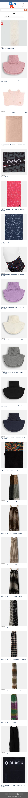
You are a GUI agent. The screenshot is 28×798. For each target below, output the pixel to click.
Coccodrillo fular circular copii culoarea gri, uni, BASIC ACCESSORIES (12, 373)
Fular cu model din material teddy (8, 48)
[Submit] (25, 10)
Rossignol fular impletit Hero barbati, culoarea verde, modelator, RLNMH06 (12, 177)
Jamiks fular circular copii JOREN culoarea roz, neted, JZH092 (14, 112)
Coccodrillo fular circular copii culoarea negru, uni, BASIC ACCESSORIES (12, 406)
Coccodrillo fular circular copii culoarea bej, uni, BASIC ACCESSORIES (12, 340)
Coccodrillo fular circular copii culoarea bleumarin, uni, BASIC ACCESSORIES (13, 438)
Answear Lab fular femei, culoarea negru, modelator (11, 596)
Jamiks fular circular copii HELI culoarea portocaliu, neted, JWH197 (13, 145)
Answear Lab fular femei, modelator (8, 722)
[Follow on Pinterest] (23, 6)
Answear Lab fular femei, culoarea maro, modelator (11, 533)
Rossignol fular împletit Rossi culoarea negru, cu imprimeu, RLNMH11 (13, 210)
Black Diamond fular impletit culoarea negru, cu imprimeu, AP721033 (13, 786)
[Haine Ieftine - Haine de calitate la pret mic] (14, 5)
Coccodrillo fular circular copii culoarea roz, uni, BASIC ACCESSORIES (12, 81)
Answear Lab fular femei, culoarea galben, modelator (12, 501)
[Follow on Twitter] (25, 4)
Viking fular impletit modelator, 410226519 (9, 470)
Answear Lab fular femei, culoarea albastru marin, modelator (13, 659)
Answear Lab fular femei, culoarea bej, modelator (11, 564)
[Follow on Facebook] (23, 4)
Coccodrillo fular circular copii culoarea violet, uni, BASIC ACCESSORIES (12, 308)
